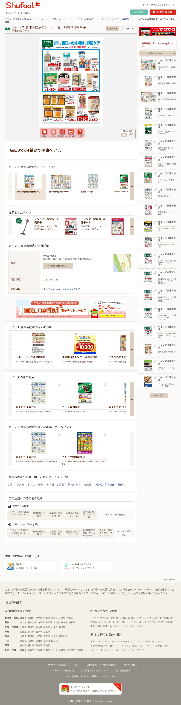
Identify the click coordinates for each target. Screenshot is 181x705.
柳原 (40, 484)
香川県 (31, 645)
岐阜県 (39, 631)
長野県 (31, 627)
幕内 (120, 484)
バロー (118, 650)
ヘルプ (76, 664)
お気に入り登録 (58, 384)
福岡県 (23, 650)
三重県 (46, 631)
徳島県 (23, 645)
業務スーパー (96, 641)
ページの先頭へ (167, 579)
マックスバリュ (128, 641)
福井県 (62, 627)
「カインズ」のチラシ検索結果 (114, 19)
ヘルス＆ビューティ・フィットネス (126, 626)
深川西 (61, 484)
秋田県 (54, 618)
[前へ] (10, 186)
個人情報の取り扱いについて (95, 670)
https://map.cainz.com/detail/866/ (61, 289)
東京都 (23, 622)
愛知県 (23, 631)
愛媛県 (39, 645)
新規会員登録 (163, 12)
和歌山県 (63, 636)
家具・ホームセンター (163, 618)
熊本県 (46, 650)
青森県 (31, 618)
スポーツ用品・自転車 (162, 622)
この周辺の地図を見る (58, 266)
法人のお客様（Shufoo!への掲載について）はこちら (90, 676)
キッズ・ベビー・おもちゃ (125, 622)
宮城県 (46, 618)
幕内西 (50, 484)
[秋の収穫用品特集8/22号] (62, 181)
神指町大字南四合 (104, 484)
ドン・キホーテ (112, 641)
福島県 (70, 618)
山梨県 (23, 627)
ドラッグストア (144, 618)
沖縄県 (80, 650)
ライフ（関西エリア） (135, 645)
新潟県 (39, 627)
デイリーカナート (136, 650)
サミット (94, 650)
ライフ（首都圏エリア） (158, 645)
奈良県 (54, 636)
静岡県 (31, 631)
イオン (159, 641)
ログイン (139, 12)
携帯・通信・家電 (98, 626)
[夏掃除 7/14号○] (94, 181)
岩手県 (39, 618)
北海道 (23, 618)
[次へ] (132, 186)
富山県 (46, 627)
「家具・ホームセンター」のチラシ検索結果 (72, 19)
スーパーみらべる (145, 641)
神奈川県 (32, 622)
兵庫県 (31, 636)
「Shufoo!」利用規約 (56, 664)
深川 (10, 484)
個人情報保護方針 (124, 670)
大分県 (54, 650)
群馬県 (72, 622)
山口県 (54, 641)
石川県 (54, 627)
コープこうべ (106, 650)
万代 (111, 645)
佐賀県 (31, 650)
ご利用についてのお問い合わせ (101, 664)
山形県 (62, 618)
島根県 (46, 641)
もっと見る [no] (159, 395)
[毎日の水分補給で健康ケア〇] (30, 181)
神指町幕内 (74, 484)
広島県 (31, 641)
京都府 (39, 636)
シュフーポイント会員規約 (61, 670)
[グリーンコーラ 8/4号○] (126, 181)
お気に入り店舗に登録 (128, 28)
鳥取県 (39, 641)
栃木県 (64, 622)
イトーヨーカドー (98, 645)
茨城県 (56, 622)
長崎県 (39, 650)
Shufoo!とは (129, 664)
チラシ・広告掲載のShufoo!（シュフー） (24, 19)
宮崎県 (62, 650)
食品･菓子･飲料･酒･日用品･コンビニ (117, 618)
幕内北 (31, 484)
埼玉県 (41, 622)
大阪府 (23, 636)
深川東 (20, 484)
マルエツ (119, 645)
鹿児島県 (71, 650)
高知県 (46, 645)
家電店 (93, 622)
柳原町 (87, 484)
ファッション (104, 622)
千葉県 (49, 622)
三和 (124, 650)
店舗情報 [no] (112, 28)
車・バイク (144, 622)
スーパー (94, 618)
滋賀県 (46, 636)
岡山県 (23, 641)
